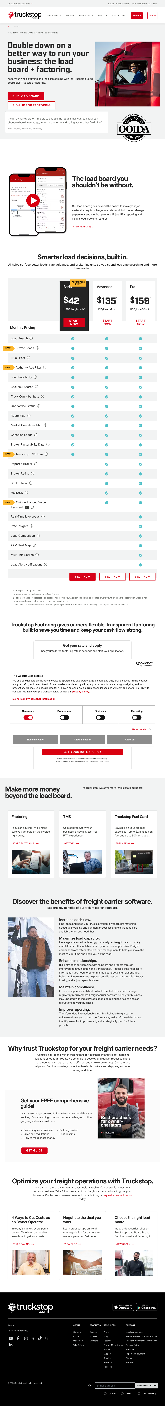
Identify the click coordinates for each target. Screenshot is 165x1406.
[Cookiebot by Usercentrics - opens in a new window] (138, 664)
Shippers (94, 1340)
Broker (129, 1393)
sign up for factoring (31, 105)
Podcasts (108, 1367)
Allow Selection (82, 739)
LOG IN (152, 15)
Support (107, 1354)
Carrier (112, 1393)
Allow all (130, 739)
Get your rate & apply (83, 751)
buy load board (25, 96)
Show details (139, 729)
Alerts (106, 1332)
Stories (107, 1349)
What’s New (78, 1345)
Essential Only (35, 739)
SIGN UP (137, 15)
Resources (85, 15)
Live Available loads (19, 3)
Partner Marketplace (113, 1345)
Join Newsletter (147, 1385)
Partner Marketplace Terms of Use (141, 1336)
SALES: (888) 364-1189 (119, 3)
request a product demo (117, 1195)
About (101, 15)
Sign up (11, 1325)
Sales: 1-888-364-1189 (18, 1330)
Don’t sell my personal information (141, 1340)
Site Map (130, 1362)
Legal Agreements (134, 1332)
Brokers (93, 1336)
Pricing (70, 15)
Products (53, 15)
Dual (149, 1393)
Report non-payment (135, 1354)
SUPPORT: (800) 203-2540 (144, 3)
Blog (106, 1336)
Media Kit (130, 1349)
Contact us (118, 15)
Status (129, 1358)
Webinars (108, 1362)
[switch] (64, 717)
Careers (77, 1332)
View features (83, 226)
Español (107, 1340)
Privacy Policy (132, 1345)
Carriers (93, 1332)
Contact (77, 1336)
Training (107, 1358)
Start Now (74, 322)
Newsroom (78, 1340)
